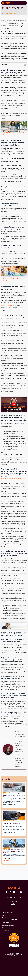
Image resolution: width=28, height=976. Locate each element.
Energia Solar (6, 792)
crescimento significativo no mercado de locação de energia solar (13, 478)
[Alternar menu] (25, 3)
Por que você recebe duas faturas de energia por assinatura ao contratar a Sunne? (14, 795)
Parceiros (11, 820)
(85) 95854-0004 (14, 961)
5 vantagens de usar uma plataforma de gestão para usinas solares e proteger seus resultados (13, 823)
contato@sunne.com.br (14, 965)
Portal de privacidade (14, 903)
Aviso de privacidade (14, 901)
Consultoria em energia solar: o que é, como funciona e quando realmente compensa (13, 851)
